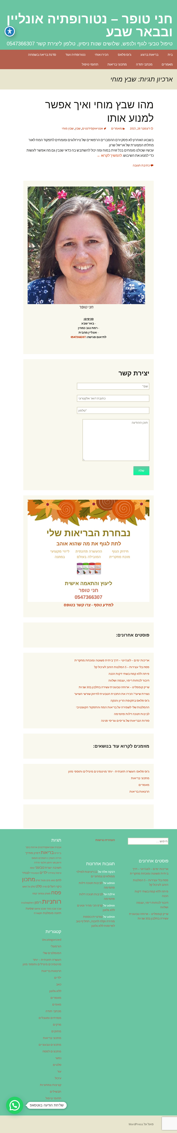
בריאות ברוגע (149, 55)
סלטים (57, 1065)
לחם (58, 880)
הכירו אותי (102, 55)
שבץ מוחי (68, 128)
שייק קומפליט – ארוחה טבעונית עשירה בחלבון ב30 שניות (114, 687)
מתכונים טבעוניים (50, 1045)
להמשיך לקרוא (109, 155)
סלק (33, 886)
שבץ (78, 128)
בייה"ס (57, 853)
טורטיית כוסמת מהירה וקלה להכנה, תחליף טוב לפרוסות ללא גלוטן (95, 921)
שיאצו (37, 908)
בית (170, 55)
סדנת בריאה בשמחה (42, 55)
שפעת (30, 908)
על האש (26, 886)
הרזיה (58, 858)
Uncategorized (51, 940)
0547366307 (78, 337)
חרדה (37, 862)
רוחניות (51, 901)
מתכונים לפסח (52, 1051)
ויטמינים (42, 858)
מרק (38, 880)
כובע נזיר (34, 873)
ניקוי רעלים (54, 886)
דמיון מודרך (32, 853)
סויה (45, 886)
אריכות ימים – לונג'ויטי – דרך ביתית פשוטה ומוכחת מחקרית (111, 660)
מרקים (57, 1024)
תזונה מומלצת (52, 913)
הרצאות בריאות (139, 791)
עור (59, 1071)
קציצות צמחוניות (50, 1085)
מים (48, 880)
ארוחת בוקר (31, 847)
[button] (14, 1105)
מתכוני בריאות (117, 64)
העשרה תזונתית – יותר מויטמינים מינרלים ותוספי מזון (42, 962)
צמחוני (41, 893)
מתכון (28, 879)
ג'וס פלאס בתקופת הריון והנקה (130, 700)
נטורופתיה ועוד (75, 55)
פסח (56, 892)
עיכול (58, 1078)
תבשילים (55, 1091)
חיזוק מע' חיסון (54, 862)
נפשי (58, 1058)
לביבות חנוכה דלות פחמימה (131, 714)
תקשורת (38, 913)
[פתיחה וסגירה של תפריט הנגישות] (10, 31)
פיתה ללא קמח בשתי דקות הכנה (129, 674)
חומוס (35, 858)
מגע (53, 880)
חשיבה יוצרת (53, 868)
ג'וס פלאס (124, 55)
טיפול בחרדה (54, 873)
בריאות (47, 852)
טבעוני (39, 867)
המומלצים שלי (52, 953)
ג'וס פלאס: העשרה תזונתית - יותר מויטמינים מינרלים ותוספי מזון (108, 771)
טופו (32, 868)
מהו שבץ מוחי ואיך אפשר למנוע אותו (99, 111)
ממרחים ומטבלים (50, 1018)
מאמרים (167, 64)
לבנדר (26, 873)
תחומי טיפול (90, 64)
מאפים (56, 1004)
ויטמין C (51, 858)
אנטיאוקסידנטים (92, 128)
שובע (43, 908)
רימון (38, 902)
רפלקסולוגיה (27, 903)
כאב (58, 984)
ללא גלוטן (55, 991)
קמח (34, 893)
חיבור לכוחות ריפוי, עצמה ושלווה (128, 680)
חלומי (43, 862)
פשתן (48, 893)
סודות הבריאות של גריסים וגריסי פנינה (125, 721)
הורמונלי (56, 946)
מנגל (43, 880)
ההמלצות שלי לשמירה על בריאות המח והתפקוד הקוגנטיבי (112, 707)
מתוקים (56, 1031)
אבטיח (58, 847)
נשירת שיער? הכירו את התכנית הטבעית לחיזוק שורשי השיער (111, 694)
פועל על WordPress (141, 1124)
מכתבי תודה (144, 64)
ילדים (43, 872)
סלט (39, 886)
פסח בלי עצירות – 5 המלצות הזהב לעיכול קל (121, 667)
